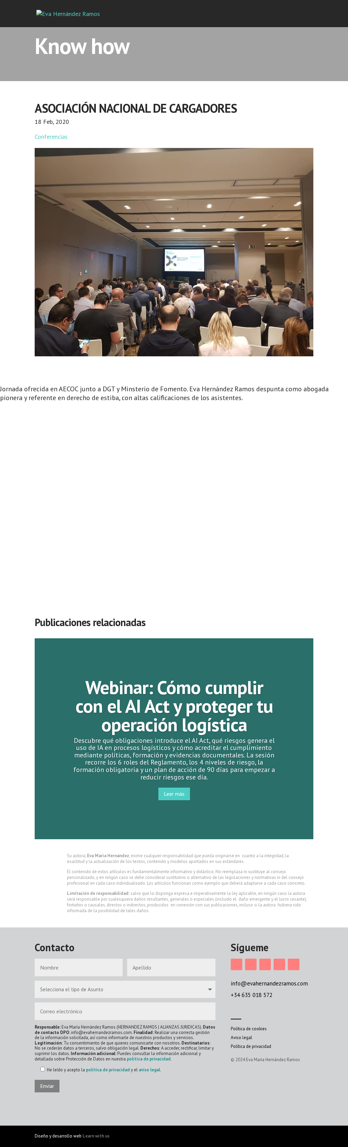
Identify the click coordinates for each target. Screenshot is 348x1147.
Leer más (174, 793)
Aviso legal (241, 1037)
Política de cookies (249, 1029)
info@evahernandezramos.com (269, 983)
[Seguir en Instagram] (236, 964)
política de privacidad (149, 1059)
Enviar (47, 1086)
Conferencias (51, 136)
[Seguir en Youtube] (293, 964)
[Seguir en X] (279, 964)
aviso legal (149, 1070)
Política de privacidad (251, 1046)
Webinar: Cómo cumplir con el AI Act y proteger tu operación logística (174, 705)
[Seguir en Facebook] (251, 964)
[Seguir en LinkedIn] (265, 964)
